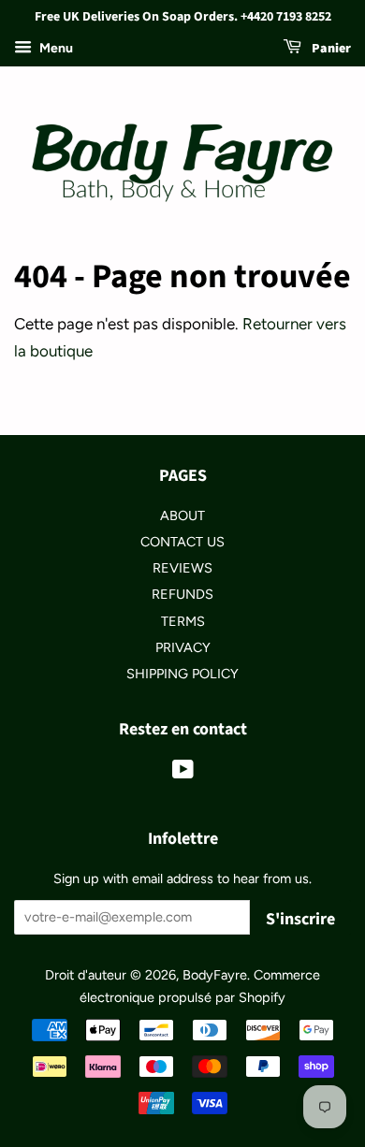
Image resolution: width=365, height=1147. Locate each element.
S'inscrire (300, 919)
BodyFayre (214, 974)
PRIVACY (183, 647)
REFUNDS (182, 594)
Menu (54, 48)
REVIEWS (182, 567)
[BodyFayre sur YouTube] (183, 772)
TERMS (183, 621)
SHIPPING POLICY (182, 673)
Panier (330, 48)
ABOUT (182, 515)
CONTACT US (182, 541)
